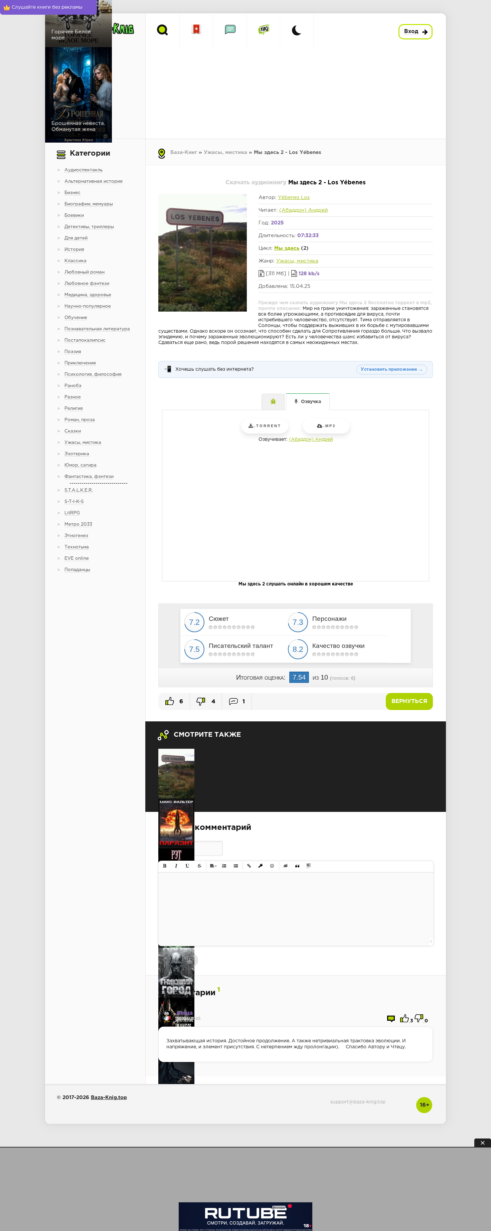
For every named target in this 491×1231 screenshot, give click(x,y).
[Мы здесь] (176, 774)
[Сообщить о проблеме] (273, 402)
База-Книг (183, 152)
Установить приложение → (392, 369)
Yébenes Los (294, 197)
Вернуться (409, 701)
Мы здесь (286, 248)
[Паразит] (176, 823)
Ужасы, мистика (225, 152)
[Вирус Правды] (176, 1072)
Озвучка (311, 402)
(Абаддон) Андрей (303, 210)
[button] (165, 866)
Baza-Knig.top (109, 1097)
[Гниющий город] (176, 973)
